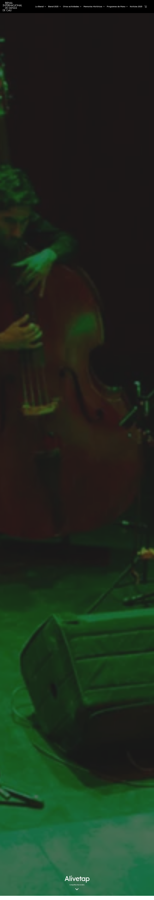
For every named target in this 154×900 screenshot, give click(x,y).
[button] (45, 6)
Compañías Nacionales (77, 884)
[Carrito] (145, 6)
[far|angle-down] (77, 889)
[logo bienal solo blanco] (12, 6)
